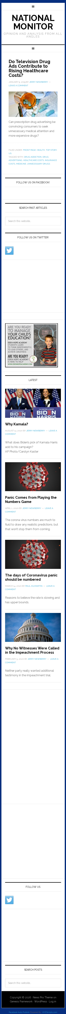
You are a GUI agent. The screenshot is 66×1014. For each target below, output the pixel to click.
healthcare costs (33, 160)
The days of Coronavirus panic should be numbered (31, 577)
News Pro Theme (43, 997)
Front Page (29, 150)
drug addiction (33, 157)
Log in (52, 1001)
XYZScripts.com (49, 1012)
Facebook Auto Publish (19, 1012)
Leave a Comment (18, 85)
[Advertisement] (31, 285)
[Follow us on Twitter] (9, 250)
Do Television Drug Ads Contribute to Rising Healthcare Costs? (29, 68)
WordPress (40, 1001)
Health (41, 150)
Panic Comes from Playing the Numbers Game (31, 499)
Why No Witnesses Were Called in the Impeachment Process (32, 650)
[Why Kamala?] (33, 405)
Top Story (51, 150)
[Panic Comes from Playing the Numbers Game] (33, 478)
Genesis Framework (21, 1001)
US (10, 153)
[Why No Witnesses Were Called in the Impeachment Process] (33, 629)
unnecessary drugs (38, 164)
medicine (21, 164)
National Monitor (33, 22)
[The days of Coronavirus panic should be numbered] (33, 556)
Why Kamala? (16, 424)
